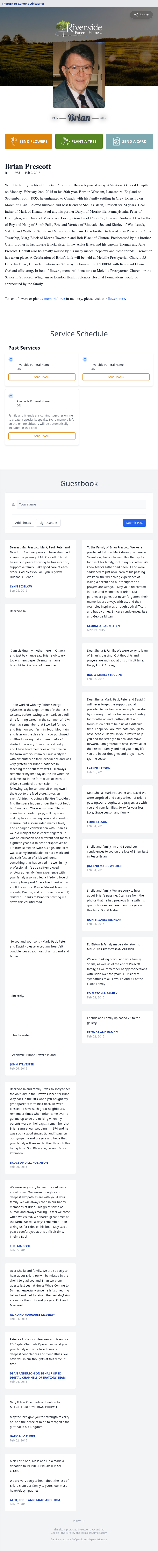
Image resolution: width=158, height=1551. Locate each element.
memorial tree (54, 298)
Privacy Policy (67, 1533)
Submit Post (134, 523)
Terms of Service (90, 1533)
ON (19, 369)
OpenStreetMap (83, 1539)
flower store (116, 298)
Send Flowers (42, 377)
